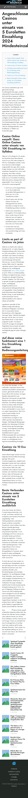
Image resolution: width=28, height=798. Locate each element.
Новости (14, 786)
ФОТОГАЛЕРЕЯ (14, 774)
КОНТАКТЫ (14, 780)
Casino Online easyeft (17, 271)
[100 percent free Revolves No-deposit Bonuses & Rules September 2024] (20, 637)
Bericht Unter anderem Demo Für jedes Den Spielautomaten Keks (17, 741)
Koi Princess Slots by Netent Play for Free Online (17, 682)
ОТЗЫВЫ (14, 777)
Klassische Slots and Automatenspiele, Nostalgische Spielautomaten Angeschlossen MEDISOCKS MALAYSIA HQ (17, 704)
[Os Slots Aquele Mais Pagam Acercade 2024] (8, 637)
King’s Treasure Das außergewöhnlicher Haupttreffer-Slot (17, 718)
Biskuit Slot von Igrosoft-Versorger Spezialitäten (17, 753)
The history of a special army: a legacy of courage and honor (17, 728)
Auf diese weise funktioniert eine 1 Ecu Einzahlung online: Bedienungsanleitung (17, 70)
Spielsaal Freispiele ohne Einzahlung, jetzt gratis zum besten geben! (17, 644)
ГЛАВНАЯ (14, 769)
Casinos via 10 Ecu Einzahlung (16, 75)
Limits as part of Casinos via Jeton (17, 65)
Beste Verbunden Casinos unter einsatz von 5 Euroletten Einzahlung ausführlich (16, 80)
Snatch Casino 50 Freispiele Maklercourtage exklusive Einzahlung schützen (18, 657)
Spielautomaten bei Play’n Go (17, 690)
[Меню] (26, 7)
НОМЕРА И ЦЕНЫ (14, 772)
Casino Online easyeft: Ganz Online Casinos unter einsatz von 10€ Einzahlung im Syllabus (17, 60)
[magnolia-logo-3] (14, 2)
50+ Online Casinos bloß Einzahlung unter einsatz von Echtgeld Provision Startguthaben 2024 (18, 670)
